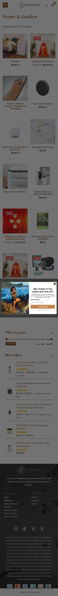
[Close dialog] (55, 283)
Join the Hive (42, 307)
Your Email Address (35, 299)
